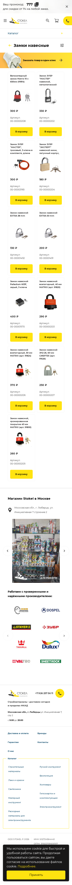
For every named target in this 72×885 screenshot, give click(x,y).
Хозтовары (45, 784)
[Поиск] (47, 21)
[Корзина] (56, 21)
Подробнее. (27, 866)
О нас (11, 751)
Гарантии (13, 742)
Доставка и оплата (18, 733)
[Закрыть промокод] (67, 6)
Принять (36, 875)
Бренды (41, 733)
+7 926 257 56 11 (44, 693)
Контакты (42, 742)
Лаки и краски (16, 780)
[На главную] (18, 20)
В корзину (21, 131)
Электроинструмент (50, 807)
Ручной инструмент (50, 767)
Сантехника (14, 789)
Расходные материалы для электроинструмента (19, 815)
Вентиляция (46, 775)
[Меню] (5, 21)
